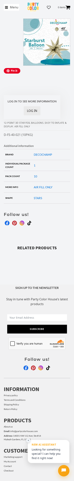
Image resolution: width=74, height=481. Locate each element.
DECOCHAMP (43, 154)
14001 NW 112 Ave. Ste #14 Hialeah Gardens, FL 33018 (22, 437)
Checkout (8, 470)
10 (35, 176)
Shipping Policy (11, 404)
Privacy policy (11, 395)
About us (8, 426)
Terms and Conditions (14, 399)
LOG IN (32, 111)
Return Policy (10, 409)
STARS (38, 198)
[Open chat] (63, 470)
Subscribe (37, 329)
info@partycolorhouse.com (21, 431)
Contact (8, 466)
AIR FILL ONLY (43, 187)
